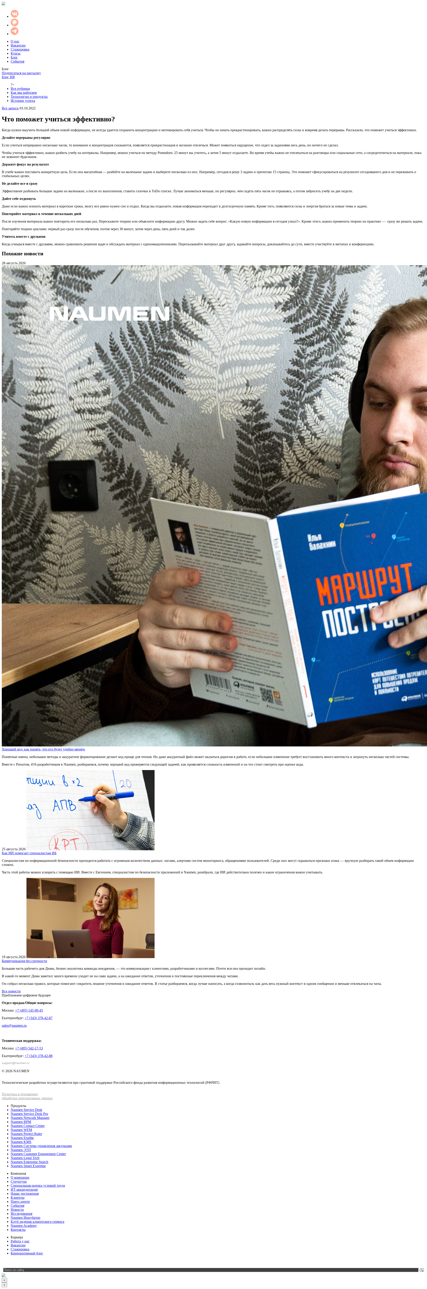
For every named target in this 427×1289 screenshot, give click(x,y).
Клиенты (17, 1197)
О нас (15, 41)
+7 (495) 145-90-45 (29, 1010)
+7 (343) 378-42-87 (38, 1018)
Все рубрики (20, 88)
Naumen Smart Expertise (28, 1166)
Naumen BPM (21, 1122)
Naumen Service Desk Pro (29, 1114)
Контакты (18, 1230)
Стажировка (20, 49)
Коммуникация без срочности (24, 961)
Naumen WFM (21, 1130)
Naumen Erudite (22, 1138)
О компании (20, 1177)
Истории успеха (23, 100)
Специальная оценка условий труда (38, 1185)
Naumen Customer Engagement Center (38, 1154)
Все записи (10, 108)
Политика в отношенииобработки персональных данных (27, 1096)
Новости (17, 1209)
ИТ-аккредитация (24, 1189)
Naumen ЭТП (21, 1150)
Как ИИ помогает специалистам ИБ (29, 853)
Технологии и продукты (29, 96)
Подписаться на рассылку (21, 73)
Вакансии (18, 45)
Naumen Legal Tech (25, 1158)
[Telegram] (5, 1262)
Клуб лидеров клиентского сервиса (37, 1221)
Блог (14, 57)
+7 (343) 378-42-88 (38, 1056)
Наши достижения (25, 1193)
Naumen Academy (24, 1226)
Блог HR (8, 77)
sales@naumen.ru (14, 1025)
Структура (19, 1181)
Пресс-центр (20, 1201)
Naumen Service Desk (26, 1110)
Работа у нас (20, 1241)
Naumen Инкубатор (25, 1217)
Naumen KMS (21, 1142)
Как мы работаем (24, 92)
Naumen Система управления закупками (41, 1146)
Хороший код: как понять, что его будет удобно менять (43, 749)
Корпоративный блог (27, 1253)
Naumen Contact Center (28, 1126)
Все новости (11, 991)
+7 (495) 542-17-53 (29, 1048)
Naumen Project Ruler (26, 1134)
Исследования (21, 1213)
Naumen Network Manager (30, 1118)
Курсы (15, 53)
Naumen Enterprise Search (29, 1162)
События (17, 61)
